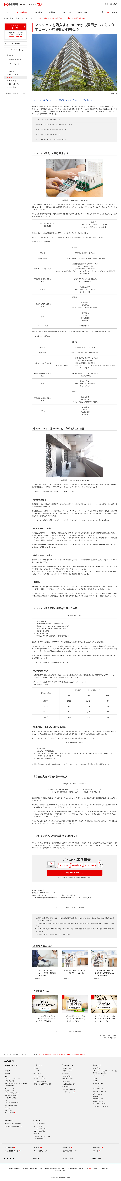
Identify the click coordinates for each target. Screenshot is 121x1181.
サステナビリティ (67, 12)
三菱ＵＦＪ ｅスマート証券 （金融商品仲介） (42, 1137)
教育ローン (37, 1073)
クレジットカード (98, 1083)
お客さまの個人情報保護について (55, 1168)
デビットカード (97, 1086)
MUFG (11, 4)
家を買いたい (88, 100)
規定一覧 (95, 1151)
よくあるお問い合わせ (11, 1151)
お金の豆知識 (59, 100)
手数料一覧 (66, 1147)
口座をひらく (39, 1120)
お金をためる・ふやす (12, 1065)
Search (102, 12)
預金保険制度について (70, 1151)
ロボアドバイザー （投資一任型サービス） (12, 1092)
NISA (6, 1076)
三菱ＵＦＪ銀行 (111, 4)
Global (114, 12)
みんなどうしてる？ (73, 100)
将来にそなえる (68, 1065)
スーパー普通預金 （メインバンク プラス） (41, 1127)
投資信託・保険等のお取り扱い (32, 1168)
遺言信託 (66, 1073)
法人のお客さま (38, 12)
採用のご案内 (83, 12)
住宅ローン (48, 100)
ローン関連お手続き (40, 1081)
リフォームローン (39, 1078)
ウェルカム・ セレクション (9, 1109)
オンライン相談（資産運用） (13, 1123)
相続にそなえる (68, 1071)
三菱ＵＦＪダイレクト (99, 1075)
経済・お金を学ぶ (14, 84)
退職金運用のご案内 (11, 1105)
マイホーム (37, 100)
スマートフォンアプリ (99, 1091)
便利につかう (97, 1065)
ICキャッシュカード (99, 1094)
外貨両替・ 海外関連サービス (98, 1098)
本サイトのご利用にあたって (103, 1168)
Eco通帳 (95, 1078)
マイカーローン (38, 1076)
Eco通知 (95, 1081)
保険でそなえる (68, 1068)
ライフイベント (13, 81)
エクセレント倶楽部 (69, 1089)
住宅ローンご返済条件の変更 (42, 1084)
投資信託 (7, 1073)
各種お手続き (97, 1068)
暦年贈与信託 (67, 1081)
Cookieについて (61, 1170)
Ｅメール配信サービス (40, 1151)
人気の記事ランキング (14, 59)
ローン (33, 18)
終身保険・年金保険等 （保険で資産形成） (11, 1097)
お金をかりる (39, 1065)
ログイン (15, 27)
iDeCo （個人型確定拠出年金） (12, 1101)
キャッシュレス (13, 75)
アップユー (25, 18)
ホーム (9, 12)
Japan (108, 12)
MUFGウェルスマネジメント (13, 1126)
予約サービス (9, 1120)
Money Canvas (9, 1112)
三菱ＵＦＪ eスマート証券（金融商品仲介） (12, 1080)
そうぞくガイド (68, 1092)
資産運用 (11, 71)
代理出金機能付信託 (69, 1084)
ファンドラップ (9, 1088)
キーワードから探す (14, 64)
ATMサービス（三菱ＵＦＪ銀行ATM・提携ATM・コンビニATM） (105, 1072)
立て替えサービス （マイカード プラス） (99, 1102)
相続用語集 (66, 1086)
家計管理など (13, 87)
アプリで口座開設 (39, 1123)
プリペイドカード (98, 1088)
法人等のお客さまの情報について (78, 1168)
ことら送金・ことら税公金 (101, 1106)
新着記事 (10, 55)
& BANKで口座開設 (39, 1131)
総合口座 (36, 1133)
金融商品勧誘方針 (14, 1168)
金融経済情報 (97, 1147)
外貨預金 (7, 1071)
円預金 (7, 1068)
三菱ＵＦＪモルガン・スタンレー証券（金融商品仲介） (16, 1084)
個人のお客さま (22, 12)
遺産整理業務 (67, 1076)
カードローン (38, 1071)
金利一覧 (36, 1147)
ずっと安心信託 (68, 1078)
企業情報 (52, 12)
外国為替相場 (9, 1147)
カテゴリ (10, 68)
